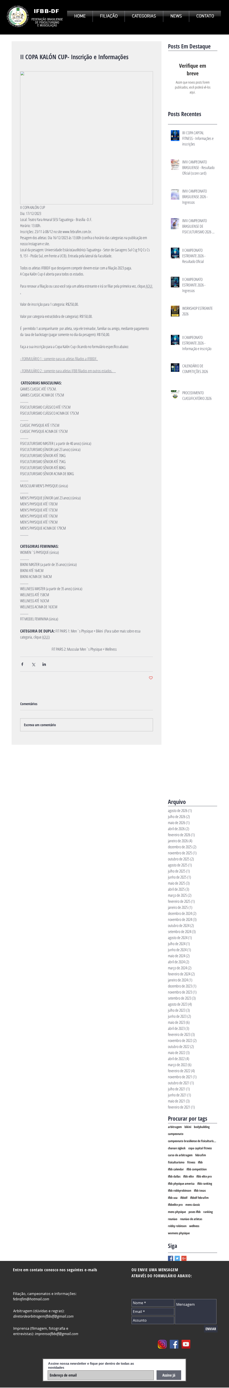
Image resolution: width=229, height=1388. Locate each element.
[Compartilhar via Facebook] (22, 664)
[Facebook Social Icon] (174, 1344)
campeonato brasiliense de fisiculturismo (192, 1141)
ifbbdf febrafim (199, 1197)
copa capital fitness (200, 1148)
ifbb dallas (174, 1176)
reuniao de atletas (191, 1219)
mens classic (192, 1204)
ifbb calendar (176, 1169)
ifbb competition (197, 1169)
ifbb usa (173, 1197)
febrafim (200, 1155)
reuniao (172, 1219)
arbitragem (175, 1127)
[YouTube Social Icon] (186, 1344)
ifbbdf (183, 1197)
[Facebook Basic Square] (170, 1258)
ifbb (200, 1162)
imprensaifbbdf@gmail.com (56, 1333)
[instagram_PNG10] (162, 1344)
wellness (194, 1226)
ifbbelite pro (175, 1204)
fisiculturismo (176, 1162)
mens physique (177, 1212)
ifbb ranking (204, 1183)
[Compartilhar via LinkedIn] (44, 664)
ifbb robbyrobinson (179, 1190)
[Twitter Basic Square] (177, 1258)
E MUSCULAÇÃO (47, 25)
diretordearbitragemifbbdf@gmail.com (43, 1316)
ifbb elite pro (204, 1176)
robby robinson (177, 1226)
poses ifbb (195, 1212)
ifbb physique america (181, 1183)
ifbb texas (200, 1190)
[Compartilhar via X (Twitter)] (33, 664)
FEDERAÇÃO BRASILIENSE (47, 19)
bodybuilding (202, 1127)
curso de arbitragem (180, 1155)
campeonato (175, 1134)
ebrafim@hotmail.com (31, 1299)
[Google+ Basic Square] (184, 1258)
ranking (208, 1212)
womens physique (179, 1233)
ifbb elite (188, 1176)
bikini (187, 1127)
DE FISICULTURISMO (47, 22)
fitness (191, 1162)
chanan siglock (177, 1148)
